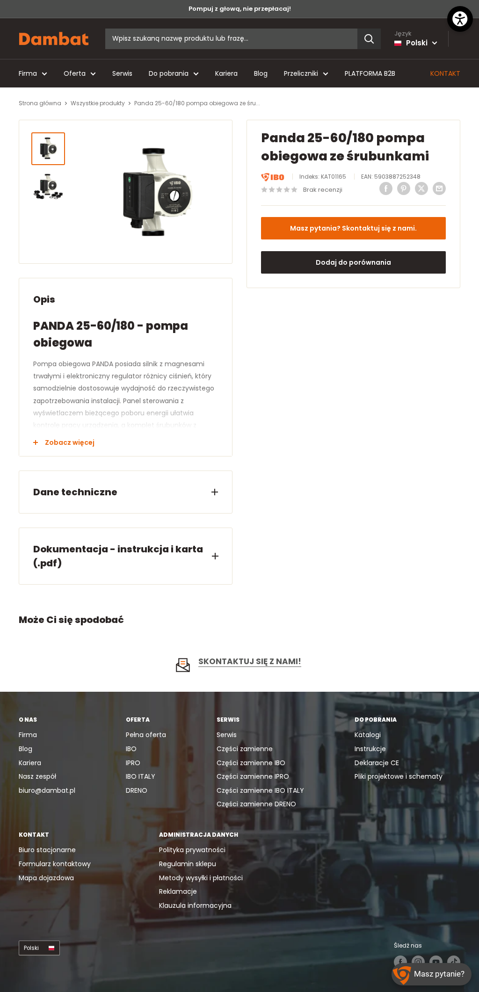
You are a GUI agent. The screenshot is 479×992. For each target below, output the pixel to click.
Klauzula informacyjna (195, 905)
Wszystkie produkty (98, 103)
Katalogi (368, 734)
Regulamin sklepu (187, 864)
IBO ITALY (140, 776)
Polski (31, 948)
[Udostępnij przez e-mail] (439, 188)
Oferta (75, 73)
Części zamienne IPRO (253, 776)
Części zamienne (245, 748)
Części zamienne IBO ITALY (260, 790)
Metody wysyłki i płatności (201, 878)
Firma (28, 73)
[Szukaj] (369, 39)
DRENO (136, 790)
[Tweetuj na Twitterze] (421, 188)
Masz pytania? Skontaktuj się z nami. (353, 228)
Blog (261, 73)
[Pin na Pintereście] (403, 188)
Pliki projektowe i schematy (399, 776)
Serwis (122, 73)
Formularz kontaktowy (55, 864)
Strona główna (40, 103)
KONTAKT (445, 73)
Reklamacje (178, 891)
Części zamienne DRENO (256, 804)
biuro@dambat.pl (47, 790)
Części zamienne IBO (251, 763)
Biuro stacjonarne (47, 849)
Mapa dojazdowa (46, 878)
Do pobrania (169, 73)
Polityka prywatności (192, 849)
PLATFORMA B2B (370, 73)
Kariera (226, 73)
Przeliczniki (301, 73)
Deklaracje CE (377, 763)
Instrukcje (370, 748)
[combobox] (231, 39)
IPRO (133, 763)
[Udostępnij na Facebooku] (385, 188)
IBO (131, 748)
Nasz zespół (37, 776)
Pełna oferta (146, 734)
